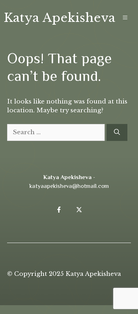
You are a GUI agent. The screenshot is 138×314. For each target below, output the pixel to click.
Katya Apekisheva (59, 17)
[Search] (117, 132)
